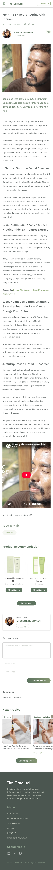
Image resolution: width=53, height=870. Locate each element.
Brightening (9, 584)
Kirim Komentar (39, 680)
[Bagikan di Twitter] (33, 24)
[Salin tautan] (25, 24)
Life (35, 717)
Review (10, 828)
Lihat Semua (25, 603)
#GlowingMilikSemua (17, 818)
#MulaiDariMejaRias (17, 838)
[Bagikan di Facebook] (29, 24)
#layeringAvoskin (10, 753)
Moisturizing (18, 584)
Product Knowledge (11, 717)
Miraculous (39, 584)
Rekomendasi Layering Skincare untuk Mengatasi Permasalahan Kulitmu (14, 749)
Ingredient (12, 814)
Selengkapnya (25, 761)
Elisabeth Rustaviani (23, 32)
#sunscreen (9, 532)
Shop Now (44, 3)
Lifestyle (11, 833)
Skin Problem (13, 823)
